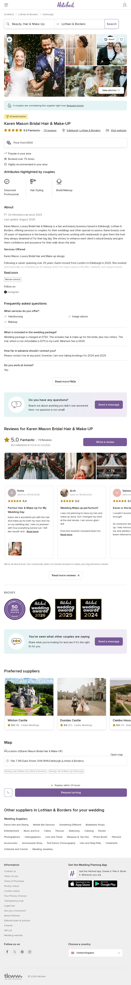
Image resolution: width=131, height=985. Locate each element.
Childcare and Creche (16, 849)
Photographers (12, 837)
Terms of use (11, 876)
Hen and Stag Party (90, 843)
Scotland (9, 14)
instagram (13, 292)
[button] (65, 404)
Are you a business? (15, 910)
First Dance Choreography (61, 843)
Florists (102, 830)
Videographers (33, 837)
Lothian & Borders (28, 14)
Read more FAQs (65, 381)
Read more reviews (64, 575)
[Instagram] (30, 952)
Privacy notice (11, 886)
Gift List (8, 930)
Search (112, 24)
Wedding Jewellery (42, 849)
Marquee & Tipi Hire (78, 837)
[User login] (125, 5)
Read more (11, 272)
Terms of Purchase (14, 881)
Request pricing (71, 792)
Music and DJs (31, 830)
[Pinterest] (22, 952)
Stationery (74, 830)
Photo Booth (100, 837)
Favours (60, 830)
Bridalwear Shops (95, 824)
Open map (117, 754)
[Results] (9, 39)
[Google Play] (105, 886)
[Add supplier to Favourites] (121, 39)
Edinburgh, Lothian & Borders (83, 130)
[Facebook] (7, 952)
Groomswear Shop (32, 843)
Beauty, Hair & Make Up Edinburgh (66, 771)
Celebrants (112, 843)
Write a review (105, 442)
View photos (111, 90)
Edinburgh (48, 14)
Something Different (70, 824)
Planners (116, 837)
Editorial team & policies (17, 920)
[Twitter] (15, 952)
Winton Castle (17, 720)
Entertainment (11, 830)
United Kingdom (85, 952)
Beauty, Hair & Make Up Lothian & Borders (25, 771)
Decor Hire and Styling (16, 824)
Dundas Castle (70, 720)
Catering (89, 830)
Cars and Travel (53, 837)
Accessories (10, 843)
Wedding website (13, 935)
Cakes (47, 830)
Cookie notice (12, 891)
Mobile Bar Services (44, 824)
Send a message (108, 404)
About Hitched (12, 915)
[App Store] (80, 886)
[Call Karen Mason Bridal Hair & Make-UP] (8, 792)
